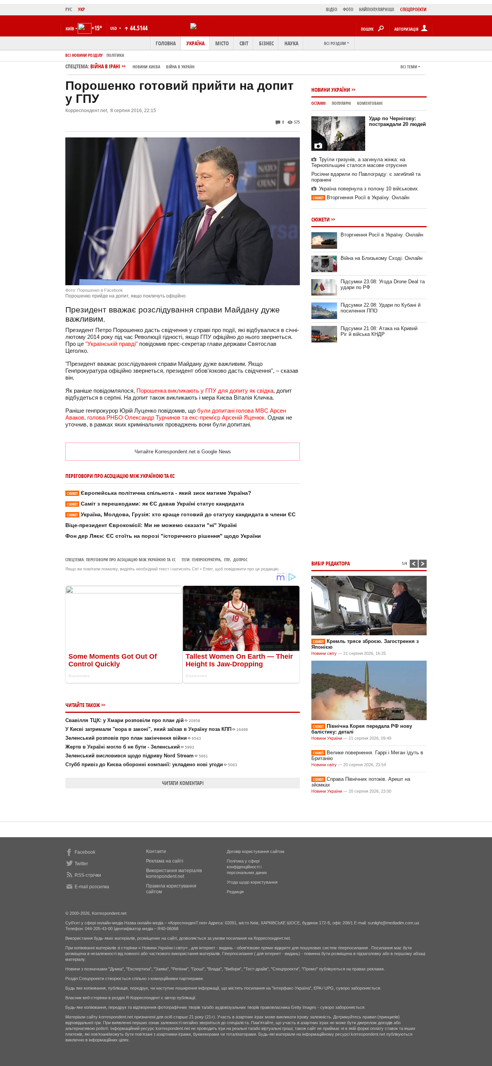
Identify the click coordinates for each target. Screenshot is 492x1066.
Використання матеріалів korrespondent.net (174, 873)
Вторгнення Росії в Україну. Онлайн (361, 197)
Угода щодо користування (252, 882)
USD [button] (114, 28)
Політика (115, 55)
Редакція (235, 891)
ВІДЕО (331, 9)
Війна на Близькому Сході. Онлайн (381, 258)
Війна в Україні (180, 66)
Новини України (330, 89)
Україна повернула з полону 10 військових (368, 189)
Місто (222, 43)
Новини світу (324, 653)
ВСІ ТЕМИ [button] (409, 66)
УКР (81, 9)
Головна (166, 43)
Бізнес (266, 43)
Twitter (81, 863)
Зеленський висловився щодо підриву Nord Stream (136, 756)
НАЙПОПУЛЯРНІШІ (376, 9)
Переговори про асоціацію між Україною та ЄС (131, 559)
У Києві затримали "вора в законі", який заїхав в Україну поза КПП (156, 729)
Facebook (85, 852)
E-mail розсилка (92, 886)
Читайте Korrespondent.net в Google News (183, 451)
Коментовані (369, 103)
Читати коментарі (183, 783)
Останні (318, 103)
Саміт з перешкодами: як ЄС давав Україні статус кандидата (155, 504)
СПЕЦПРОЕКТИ (413, 9)
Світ (243, 43)
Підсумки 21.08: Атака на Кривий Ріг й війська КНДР (379, 331)
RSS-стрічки (88, 875)
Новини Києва (146, 66)
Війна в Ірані (142, 66)
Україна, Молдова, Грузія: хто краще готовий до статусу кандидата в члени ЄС (181, 514)
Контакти (156, 851)
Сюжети (320, 219)
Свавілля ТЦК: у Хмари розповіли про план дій (132, 720)
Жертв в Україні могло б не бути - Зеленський (129, 747)
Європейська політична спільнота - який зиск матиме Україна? (159, 493)
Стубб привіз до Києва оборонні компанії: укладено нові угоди (151, 764)
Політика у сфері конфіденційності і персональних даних (247, 867)
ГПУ (227, 559)
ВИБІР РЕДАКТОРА (330, 563)
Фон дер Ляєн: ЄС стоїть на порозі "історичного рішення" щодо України (163, 536)
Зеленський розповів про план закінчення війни (133, 738)
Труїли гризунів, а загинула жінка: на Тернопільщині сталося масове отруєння (359, 162)
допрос (240, 559)
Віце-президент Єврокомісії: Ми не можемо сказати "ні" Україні (151, 525)
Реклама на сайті (164, 861)
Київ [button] (70, 28)
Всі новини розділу (84, 55)
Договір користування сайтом (255, 851)
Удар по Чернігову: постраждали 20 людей (397, 121)
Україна (195, 43)
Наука (291, 43)
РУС (68, 9)
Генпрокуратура (206, 559)
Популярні (341, 103)
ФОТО (348, 9)
